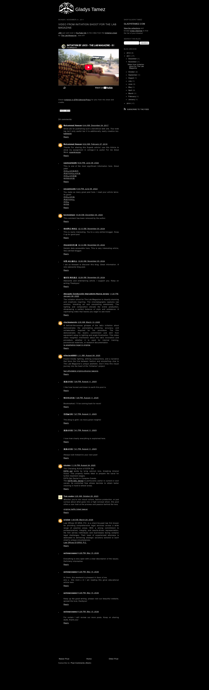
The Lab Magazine (68, 35)
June (130, 84)
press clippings (136, 31)
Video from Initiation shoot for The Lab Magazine (136, 66)
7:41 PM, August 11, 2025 (85, 430)
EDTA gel (68, 471)
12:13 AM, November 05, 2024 (91, 228)
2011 (129, 56)
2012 (129, 53)
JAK (60, 33)
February (132, 96)
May (130, 87)
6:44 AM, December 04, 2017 (96, 125)
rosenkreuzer (75, 152)
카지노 (66, 202)
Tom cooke (69, 496)
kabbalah (68, 133)
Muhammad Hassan (73, 125)
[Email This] (61, 111)
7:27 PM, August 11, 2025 (85, 414)
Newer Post (64, 658)
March (131, 93)
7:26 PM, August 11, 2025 (85, 381)
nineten (67, 465)
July (130, 81)
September (133, 75)
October (132, 72)
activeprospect (71, 553)
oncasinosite (70, 189)
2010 (129, 103)
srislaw (67, 519)
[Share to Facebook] (67, 111)
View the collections (132, 28)
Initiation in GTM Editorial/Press (77, 99)
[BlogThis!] (63, 111)
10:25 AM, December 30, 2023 (89, 215)
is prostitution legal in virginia (77, 345)
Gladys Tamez (90, 9)
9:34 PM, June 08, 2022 (88, 163)
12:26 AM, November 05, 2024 (91, 261)
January (132, 99)
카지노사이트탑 (70, 176)
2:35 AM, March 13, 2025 (89, 322)
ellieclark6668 (70, 355)
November (132, 62)
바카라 (66, 204)
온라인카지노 (69, 199)
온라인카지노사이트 (72, 173)
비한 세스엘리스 (70, 261)
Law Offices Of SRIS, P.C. (75, 542)
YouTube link (81, 33)
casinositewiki (70, 163)
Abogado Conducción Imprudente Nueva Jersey (86, 293)
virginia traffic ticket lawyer (76, 509)
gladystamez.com (134, 23)
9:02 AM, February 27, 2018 (95, 144)
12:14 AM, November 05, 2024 (91, 245)
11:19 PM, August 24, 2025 (83, 465)
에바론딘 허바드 (70, 228)
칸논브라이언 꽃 (70, 245)
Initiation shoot (111, 33)
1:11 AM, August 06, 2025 (88, 355)
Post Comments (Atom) (81, 663)
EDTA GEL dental (76, 480)
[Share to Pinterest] (69, 111)
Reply (66, 137)
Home (89, 658)
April (130, 90)
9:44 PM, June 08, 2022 (87, 189)
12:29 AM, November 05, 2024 (91, 277)
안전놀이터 (68, 414)
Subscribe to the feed (138, 109)
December (132, 59)
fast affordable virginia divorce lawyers (81, 371)
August (131, 78)
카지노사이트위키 (71, 171)
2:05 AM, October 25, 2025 (86, 496)
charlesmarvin (70, 322)
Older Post (113, 658)
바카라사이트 (69, 178)
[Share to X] (65, 111)
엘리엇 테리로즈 (70, 277)
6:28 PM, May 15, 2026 (88, 553)
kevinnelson (69, 215)
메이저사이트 (69, 397)
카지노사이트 (69, 197)
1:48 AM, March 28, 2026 (82, 519)
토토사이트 (68, 381)
